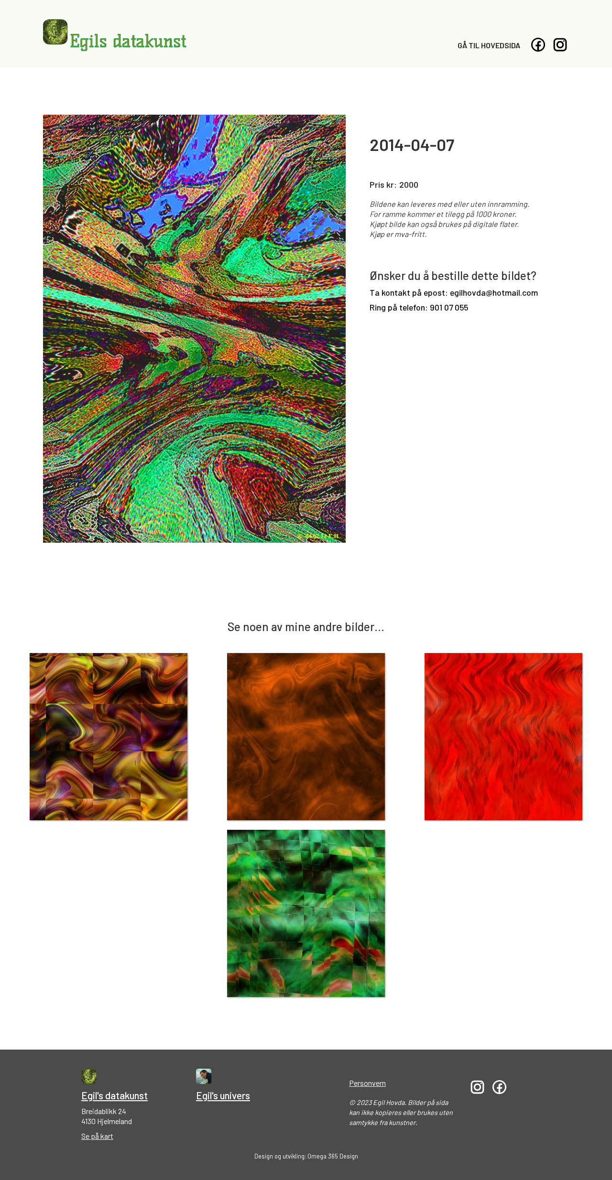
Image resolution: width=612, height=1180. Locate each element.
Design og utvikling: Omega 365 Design (306, 1156)
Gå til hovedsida (489, 45)
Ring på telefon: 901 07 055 (419, 307)
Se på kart (97, 1135)
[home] (114, 35)
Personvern (367, 1082)
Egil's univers (223, 1095)
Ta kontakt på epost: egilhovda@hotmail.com (454, 293)
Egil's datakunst (114, 1095)
